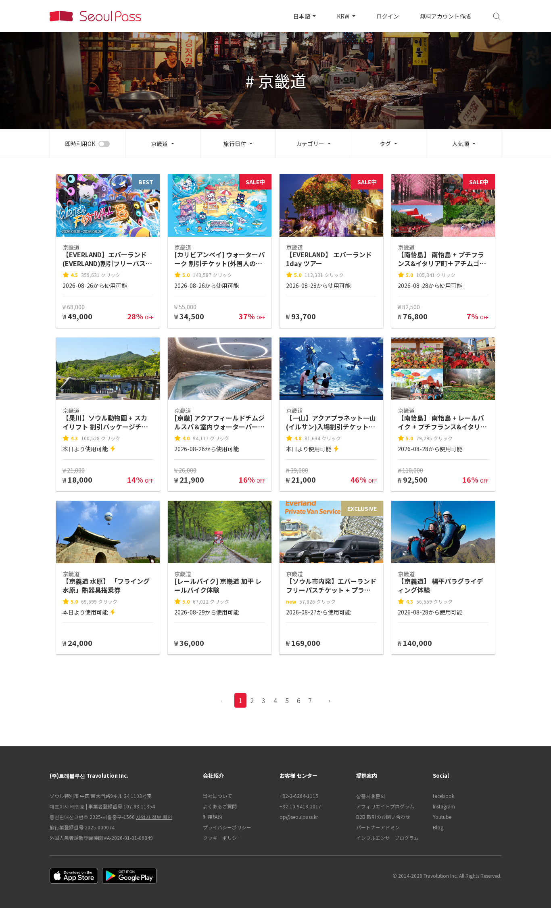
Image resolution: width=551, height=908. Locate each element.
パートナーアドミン (378, 827)
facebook (443, 795)
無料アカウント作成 (445, 16)
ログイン (387, 16)
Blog (438, 827)
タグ (385, 144)
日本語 (302, 16)
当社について (217, 795)
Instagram (444, 806)
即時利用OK (80, 144)
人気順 (460, 144)
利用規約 (212, 816)
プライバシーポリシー (227, 827)
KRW (344, 16)
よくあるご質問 (220, 806)
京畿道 (159, 144)
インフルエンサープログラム (387, 837)
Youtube (442, 816)
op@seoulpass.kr (299, 816)
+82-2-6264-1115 (299, 795)
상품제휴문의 (370, 795)
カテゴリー (310, 144)
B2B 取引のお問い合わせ (383, 816)
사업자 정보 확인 (154, 816)
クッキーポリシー (222, 837)
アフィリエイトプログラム (385, 806)
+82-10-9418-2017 (300, 806)
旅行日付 (234, 144)
